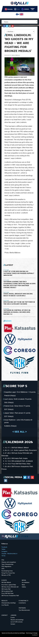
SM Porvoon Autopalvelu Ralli (10, 595)
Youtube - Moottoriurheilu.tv (9, 553)
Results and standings (17, 620)
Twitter (3, 549)
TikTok (3, 556)
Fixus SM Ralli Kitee (7, 593)
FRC (3, 560)
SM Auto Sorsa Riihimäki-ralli (10, 587)
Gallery (24, 587)
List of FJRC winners (17, 622)
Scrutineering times (7, 571)
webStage (22, 633)
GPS (3, 568)
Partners (22, 608)
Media (24, 580)
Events (4, 580)
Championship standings (9, 603)
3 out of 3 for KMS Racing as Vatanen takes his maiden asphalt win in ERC (19, 273)
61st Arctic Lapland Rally (9, 585)
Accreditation (25, 582)
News (8, 321)
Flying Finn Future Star (8, 573)
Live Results (5, 605)
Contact (5, 615)
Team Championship (7, 564)
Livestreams (22, 603)
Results (4, 601)
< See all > (19, 432)
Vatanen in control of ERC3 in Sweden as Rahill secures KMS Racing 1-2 (17, 312)
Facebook (4, 547)
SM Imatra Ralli (6, 589)
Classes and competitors (9, 562)
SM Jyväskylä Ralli (7, 591)
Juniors (13, 615)
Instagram (4, 551)
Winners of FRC (6, 575)
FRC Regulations (6, 566)
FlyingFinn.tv (23, 601)
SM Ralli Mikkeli (6, 582)
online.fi (35, 635)
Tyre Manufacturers (24, 610)
